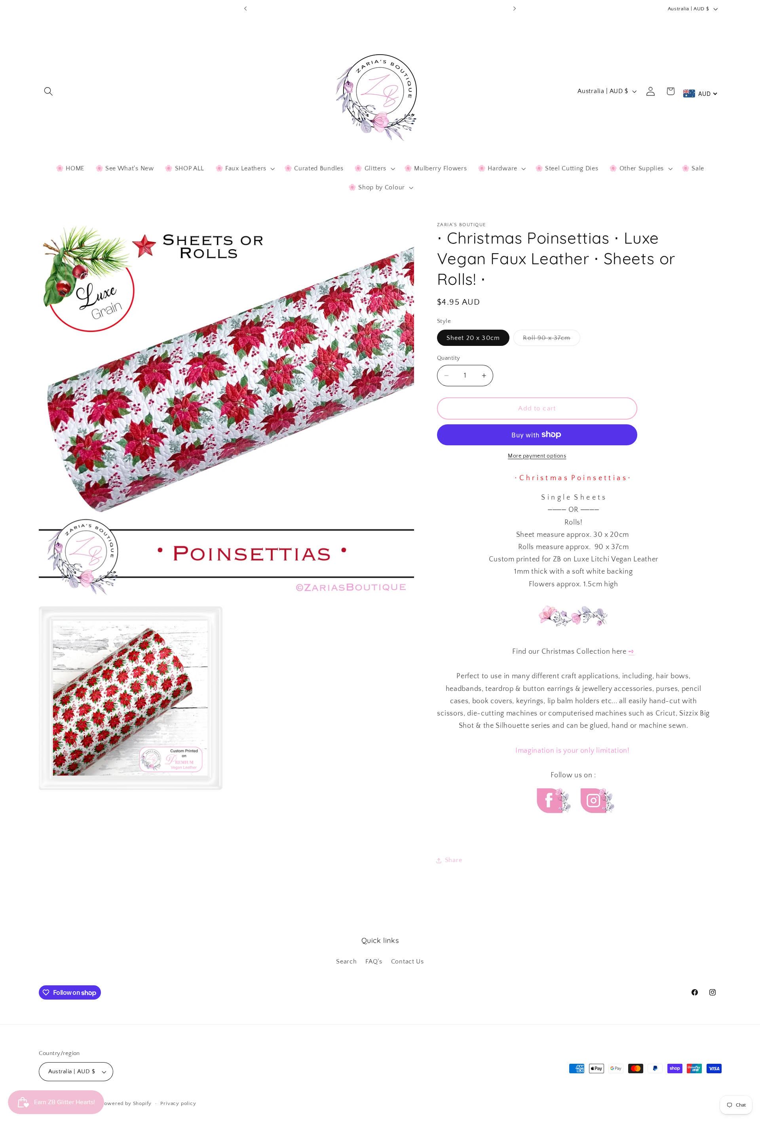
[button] (49, 91)
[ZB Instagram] (596, 820)
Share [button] (453, 860)
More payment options (537, 456)
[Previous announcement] (245, 8)
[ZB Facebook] (552, 820)
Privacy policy (178, 1103)
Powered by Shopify (126, 1103)
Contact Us (407, 962)
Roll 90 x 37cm (551, 340)
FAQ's (373, 962)
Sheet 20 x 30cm (473, 338)
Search (346, 962)
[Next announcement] (514, 8)
